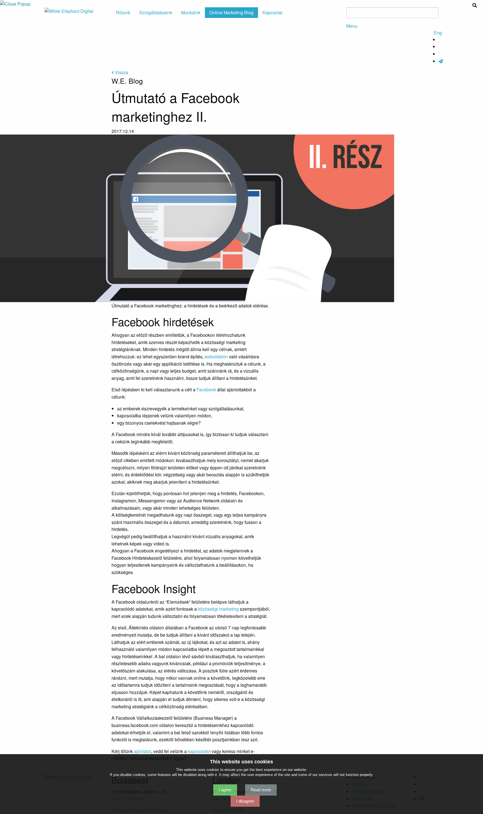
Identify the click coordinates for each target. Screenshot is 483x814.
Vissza (121, 72)
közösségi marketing (218, 609)
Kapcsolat (272, 12)
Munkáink (190, 12)
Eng (438, 32)
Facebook (206, 389)
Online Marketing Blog (231, 12)
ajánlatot (142, 751)
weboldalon (217, 356)
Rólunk (123, 12)
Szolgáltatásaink (155, 12)
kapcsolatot (199, 751)
